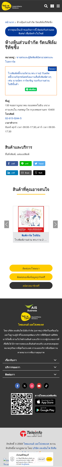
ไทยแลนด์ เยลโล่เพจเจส (31, 324)
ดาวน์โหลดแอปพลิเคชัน (45, 395)
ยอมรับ (49, 459)
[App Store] (47, 402)
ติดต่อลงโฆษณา (31, 268)
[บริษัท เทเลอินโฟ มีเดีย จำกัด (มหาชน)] (31, 434)
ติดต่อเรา (10, 374)
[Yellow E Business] (17, 386)
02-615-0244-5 (13, 118)
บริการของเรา (12, 367)
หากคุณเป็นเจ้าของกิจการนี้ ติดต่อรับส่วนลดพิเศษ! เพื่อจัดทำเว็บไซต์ (31, 31)
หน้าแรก (9, 22)
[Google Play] (47, 410)
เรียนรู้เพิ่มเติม (25, 464)
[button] (12, 163)
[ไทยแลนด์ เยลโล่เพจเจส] (24, 386)
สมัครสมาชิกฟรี (31, 285)
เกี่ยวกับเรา (11, 360)
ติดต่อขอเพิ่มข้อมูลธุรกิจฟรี (31, 277)
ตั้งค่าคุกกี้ (41, 459)
